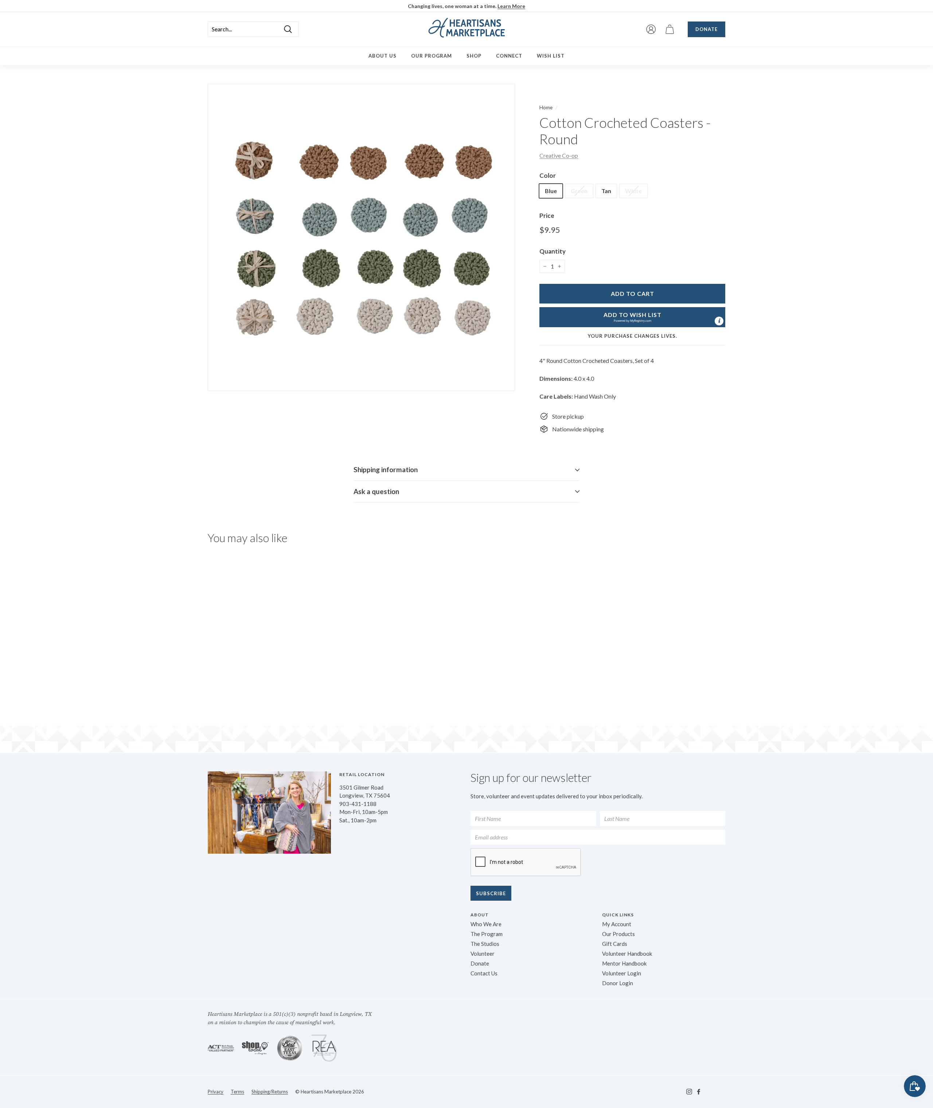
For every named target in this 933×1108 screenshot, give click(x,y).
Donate (706, 29)
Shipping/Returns (269, 1092)
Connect (509, 56)
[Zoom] (361, 237)
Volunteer (483, 953)
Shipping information (386, 469)
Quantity (552, 251)
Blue (551, 190)
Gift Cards (614, 943)
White (633, 190)
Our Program (431, 56)
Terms (237, 1092)
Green (579, 190)
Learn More (511, 6)
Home (546, 107)
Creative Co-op (558, 155)
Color (547, 175)
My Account (616, 924)
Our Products (618, 934)
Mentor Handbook (624, 963)
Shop (473, 56)
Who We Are (486, 924)
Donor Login (617, 983)
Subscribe (491, 893)
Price (546, 215)
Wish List (551, 56)
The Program (487, 934)
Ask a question (376, 491)
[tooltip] (719, 321)
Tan (606, 190)
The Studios (485, 943)
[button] (632, 317)
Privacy (215, 1092)
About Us (382, 56)
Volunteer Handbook (627, 953)
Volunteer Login (621, 973)
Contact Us (484, 973)
